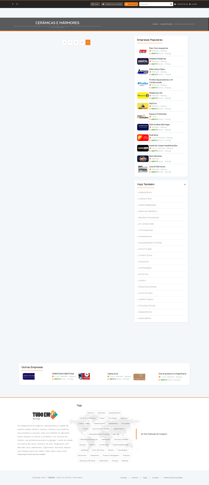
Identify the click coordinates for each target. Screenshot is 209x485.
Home (155, 24)
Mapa (96, 4)
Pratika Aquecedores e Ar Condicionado (161, 81)
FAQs (145, 478)
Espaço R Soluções (158, 114)
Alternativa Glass (157, 69)
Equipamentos (145, 312)
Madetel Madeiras (157, 58)
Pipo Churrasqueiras (158, 48)
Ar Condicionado (146, 224)
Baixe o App (132, 4)
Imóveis (124, 478)
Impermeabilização (147, 205)
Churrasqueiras (146, 230)
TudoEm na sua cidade (113, 4)
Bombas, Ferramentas (149, 217)
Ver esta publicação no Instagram (154, 434)
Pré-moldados (145, 268)
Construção (166, 24)
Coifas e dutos (145, 255)
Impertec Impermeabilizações (163, 145)
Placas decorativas (147, 287)
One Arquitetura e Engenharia (172, 373)
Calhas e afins (145, 198)
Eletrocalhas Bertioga (159, 124)
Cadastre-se (182, 4)
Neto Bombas (155, 156)
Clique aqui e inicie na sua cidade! (31, 454)
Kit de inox (143, 274)
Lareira (142, 280)
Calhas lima (112, 373)
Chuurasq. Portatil (147, 305)
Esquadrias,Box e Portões (150, 242)
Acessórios (144, 261)
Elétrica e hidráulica (148, 211)
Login (194, 4)
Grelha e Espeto (146, 299)
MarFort (153, 103)
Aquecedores (145, 318)
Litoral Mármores (157, 166)
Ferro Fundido (145, 249)
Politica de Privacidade (173, 478)
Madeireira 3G (155, 93)
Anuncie (135, 478)
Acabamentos (145, 236)
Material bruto (145, 192)
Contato (155, 478)
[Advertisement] (68, 52)
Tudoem (51, 477)
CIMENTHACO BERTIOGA (63, 373)
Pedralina (153, 135)
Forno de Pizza (145, 293)
